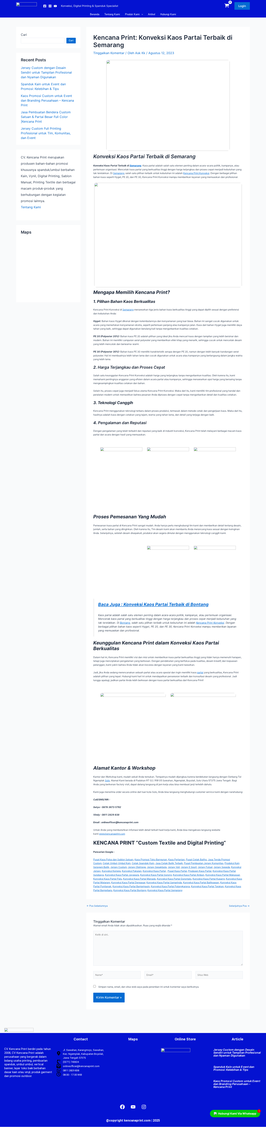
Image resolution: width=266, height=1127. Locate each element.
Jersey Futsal (205, 867)
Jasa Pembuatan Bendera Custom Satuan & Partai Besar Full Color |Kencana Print (46, 116)
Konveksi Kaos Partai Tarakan (207, 886)
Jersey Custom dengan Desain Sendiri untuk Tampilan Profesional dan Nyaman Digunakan (46, 72)
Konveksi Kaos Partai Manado (139, 878)
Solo (107, 780)
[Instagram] (50, 6)
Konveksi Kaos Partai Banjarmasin (131, 886)
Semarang (135, 165)
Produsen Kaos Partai (199, 870)
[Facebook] (45, 6)
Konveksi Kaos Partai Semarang (164, 890)
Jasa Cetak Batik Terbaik (169, 863)
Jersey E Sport (189, 867)
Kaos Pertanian (176, 859)
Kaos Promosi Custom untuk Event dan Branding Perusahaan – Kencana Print (47, 100)
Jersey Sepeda (222, 867)
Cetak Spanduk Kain (143, 863)
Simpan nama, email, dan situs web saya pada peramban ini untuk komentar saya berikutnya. (148, 986)
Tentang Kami (31, 207)
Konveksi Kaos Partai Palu (107, 878)
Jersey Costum (118, 867)
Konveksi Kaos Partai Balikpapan (201, 882)
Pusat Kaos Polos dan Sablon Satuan (113, 859)
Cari (24, 35)
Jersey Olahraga (137, 867)
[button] (242, 6)
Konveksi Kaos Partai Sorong (156, 874)
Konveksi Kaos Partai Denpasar (128, 882)
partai (200, 672)
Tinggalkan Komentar (108, 53)
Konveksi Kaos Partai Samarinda (164, 882)
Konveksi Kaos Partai (154, 870)
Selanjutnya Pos (239, 906)
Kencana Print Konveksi (196, 173)
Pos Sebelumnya (97, 906)
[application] (141, 14)
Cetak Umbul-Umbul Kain (117, 863)
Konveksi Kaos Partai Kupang (209, 878)
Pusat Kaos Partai (177, 870)
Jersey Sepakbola (157, 867)
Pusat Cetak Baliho (196, 859)
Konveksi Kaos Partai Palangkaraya (170, 886)
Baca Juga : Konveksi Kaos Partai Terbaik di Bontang (153, 604)
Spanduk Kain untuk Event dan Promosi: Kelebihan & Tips (234, 1068)
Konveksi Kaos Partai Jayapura (122, 874)
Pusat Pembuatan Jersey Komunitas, (204, 863)
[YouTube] (55, 6)
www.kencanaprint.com (112, 833)
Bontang (125, 622)
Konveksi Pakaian (132, 870)
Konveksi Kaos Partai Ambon (188, 874)
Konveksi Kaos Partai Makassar (222, 874)
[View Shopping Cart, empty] (227, 6)
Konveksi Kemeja (111, 870)
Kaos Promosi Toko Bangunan (151, 859)
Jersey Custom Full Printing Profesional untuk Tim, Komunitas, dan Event (46, 133)
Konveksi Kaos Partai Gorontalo (174, 878)
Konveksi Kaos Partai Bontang (129, 890)
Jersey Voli (174, 867)
